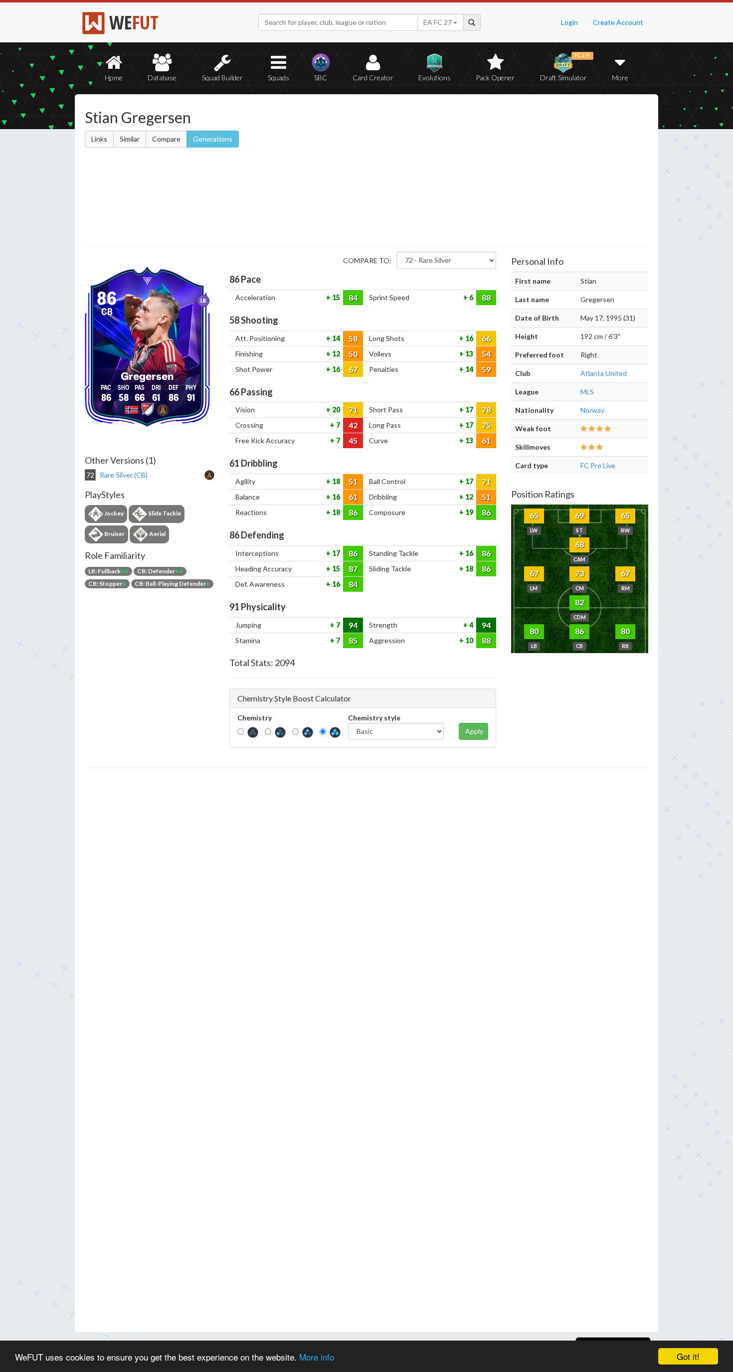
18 (335, 481)
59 (486, 369)
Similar (130, 139)
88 (486, 297)
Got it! (688, 1356)
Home (114, 77)
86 (353, 512)
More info (316, 1357)
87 (353, 568)
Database (162, 77)
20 (335, 409)
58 (353, 338)
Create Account (618, 22)
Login (569, 22)
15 (335, 297)
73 (579, 573)
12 (335, 353)
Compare (166, 139)
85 (353, 640)
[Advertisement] (463, 172)
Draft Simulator (565, 67)
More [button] (620, 77)
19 (468, 512)
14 (335, 338)
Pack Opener (495, 77)
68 (579, 544)
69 (579, 515)
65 (534, 515)
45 (353, 440)
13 (468, 353)
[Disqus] (366, 1050)
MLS (587, 391)
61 (486, 440)
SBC (320, 77)
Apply (474, 731)
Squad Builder (222, 77)
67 (353, 369)
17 (468, 409)
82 (579, 602)
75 (486, 425)
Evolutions (434, 77)
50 (353, 353)
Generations (212, 139)
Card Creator (373, 77)
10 (468, 640)
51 (353, 481)
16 (468, 338)
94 (353, 625)
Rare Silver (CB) (124, 475)
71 (353, 409)
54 (486, 353)
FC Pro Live (597, 465)
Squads (278, 77)
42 (353, 425)
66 (486, 338)
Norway (592, 410)
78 (486, 409)
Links (99, 139)
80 (534, 631)
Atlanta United (603, 373)
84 (353, 297)
